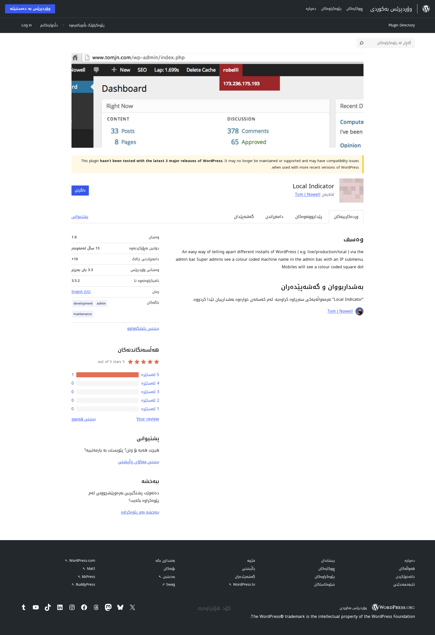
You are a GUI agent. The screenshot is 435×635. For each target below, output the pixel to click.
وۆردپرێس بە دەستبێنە (30, 8)
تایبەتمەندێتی (404, 584)
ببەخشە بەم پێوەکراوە (140, 512)
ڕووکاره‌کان (326, 568)
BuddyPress (83, 584)
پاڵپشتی (248, 568)
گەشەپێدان (244, 216)
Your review (147, 419)
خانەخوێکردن (405, 576)
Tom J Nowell (307, 194)
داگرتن (80, 190)
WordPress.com (80, 560)
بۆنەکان (169, 568)
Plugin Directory (401, 25)
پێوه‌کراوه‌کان (325, 576)
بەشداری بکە (165, 560)
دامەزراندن (274, 216)
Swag (168, 584)
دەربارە (410, 560)
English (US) (81, 291)
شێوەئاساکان (324, 584)
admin (101, 303)
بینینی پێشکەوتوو (143, 328)
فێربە (251, 560)
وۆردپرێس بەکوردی (353, 608)
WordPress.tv (242, 584)
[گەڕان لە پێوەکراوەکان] (361, 43)
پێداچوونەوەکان (308, 216)
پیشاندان (328, 560)
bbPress (86, 576)
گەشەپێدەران (245, 576)
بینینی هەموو (83, 419)
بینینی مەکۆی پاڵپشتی (138, 462)
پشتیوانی (79, 216)
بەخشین (167, 576)
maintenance (83, 314)
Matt (89, 568)
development (83, 303)
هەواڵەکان (407, 568)
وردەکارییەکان (346, 216)
